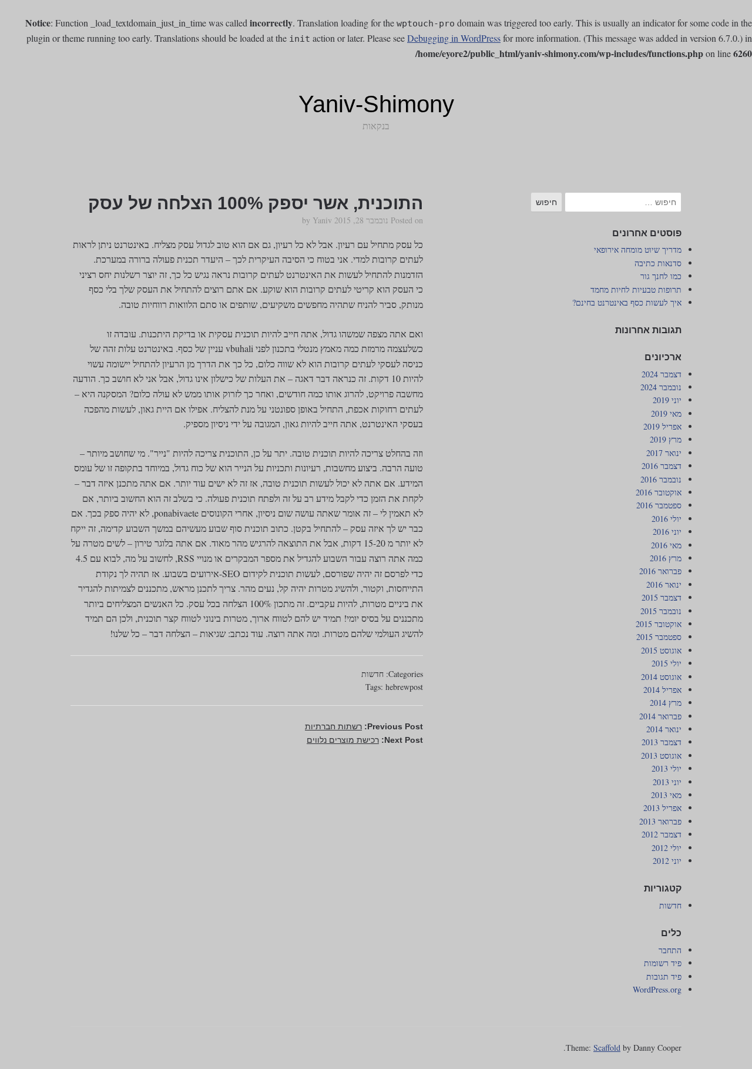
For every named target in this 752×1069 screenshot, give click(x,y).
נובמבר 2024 (661, 387)
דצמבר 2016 (662, 465)
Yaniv (322, 220)
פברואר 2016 (660, 571)
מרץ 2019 (666, 439)
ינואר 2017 (664, 452)
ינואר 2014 (664, 729)
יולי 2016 (667, 518)
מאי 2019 (666, 413)
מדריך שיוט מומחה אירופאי (638, 249)
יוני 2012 (667, 860)
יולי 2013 (667, 768)
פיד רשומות (663, 963)
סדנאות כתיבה (658, 263)
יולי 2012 (667, 847)
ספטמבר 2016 (659, 505)
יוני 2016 (667, 531)
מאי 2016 (666, 545)
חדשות (372, 673)
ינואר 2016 (664, 584)
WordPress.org (657, 989)
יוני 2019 (667, 400)
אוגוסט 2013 (661, 755)
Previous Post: (364, 726)
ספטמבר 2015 (659, 636)
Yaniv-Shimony (376, 104)
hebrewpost (404, 686)
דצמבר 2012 (662, 834)
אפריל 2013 (662, 807)
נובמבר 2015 (661, 610)
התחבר (670, 950)
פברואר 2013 (660, 821)
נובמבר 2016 (661, 479)
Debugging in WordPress (454, 38)
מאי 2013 (666, 794)
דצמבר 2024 (662, 374)
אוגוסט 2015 (661, 650)
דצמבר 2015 (662, 597)
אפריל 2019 (662, 426)
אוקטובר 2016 (659, 492)
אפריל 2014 (662, 689)
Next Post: (365, 740)
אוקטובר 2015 (659, 623)
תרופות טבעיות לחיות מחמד (636, 289)
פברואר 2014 (660, 716)
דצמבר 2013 (662, 742)
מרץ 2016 (666, 558)
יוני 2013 (667, 781)
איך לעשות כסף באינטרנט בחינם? (627, 302)
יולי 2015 (667, 663)
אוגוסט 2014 (661, 676)
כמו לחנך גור (661, 276)
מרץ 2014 (666, 702)
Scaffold (606, 1047)
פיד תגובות (664, 976)
